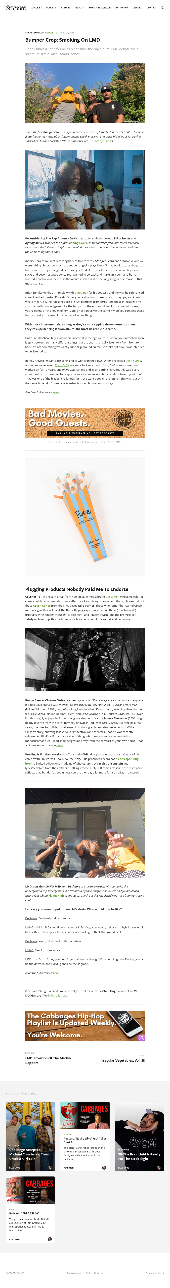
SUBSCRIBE (36, 7)
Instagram (122, 7)
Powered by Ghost (155, 1273)
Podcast (51, 7)
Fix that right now (100, 141)
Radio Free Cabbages (99, 7)
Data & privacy (74, 1273)
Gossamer (112, 597)
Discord (137, 7)
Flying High (56, 895)
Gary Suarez (35, 32)
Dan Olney (81, 292)
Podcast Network (94, 1273)
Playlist (79, 7)
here (56, 392)
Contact (151, 7)
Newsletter (51, 32)
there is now (58, 995)
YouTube (65, 7)
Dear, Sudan (133, 361)
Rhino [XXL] (62, 365)
